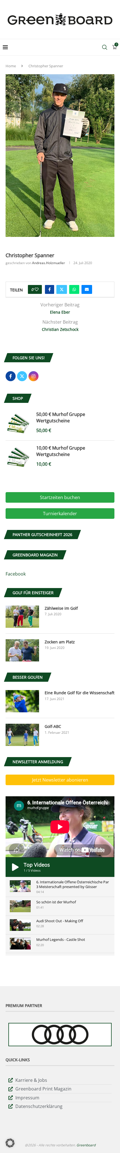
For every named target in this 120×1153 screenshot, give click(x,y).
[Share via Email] (86, 289)
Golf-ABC (53, 726)
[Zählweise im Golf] (22, 617)
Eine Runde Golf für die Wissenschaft (79, 692)
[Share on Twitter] (61, 289)
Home (11, 65)
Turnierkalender (60, 513)
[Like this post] (37, 289)
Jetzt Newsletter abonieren (60, 780)
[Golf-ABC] (22, 735)
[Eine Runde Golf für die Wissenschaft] (22, 701)
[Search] (104, 47)
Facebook (16, 574)
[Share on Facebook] (49, 289)
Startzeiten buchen (60, 497)
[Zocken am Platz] (22, 650)
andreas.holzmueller (48, 263)
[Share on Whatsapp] (74, 289)
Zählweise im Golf (61, 608)
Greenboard (85, 1145)
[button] (10, 1143)
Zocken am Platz (60, 641)
